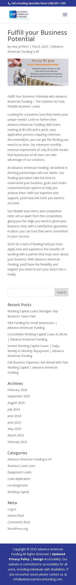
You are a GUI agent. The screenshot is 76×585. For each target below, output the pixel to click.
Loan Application (19, 479)
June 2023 (14, 422)
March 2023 (16, 435)
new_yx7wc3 (20, 46)
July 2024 (14, 409)
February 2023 (17, 442)
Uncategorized (17, 485)
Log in (12, 509)
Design (38, 559)
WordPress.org (18, 529)
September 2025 (19, 396)
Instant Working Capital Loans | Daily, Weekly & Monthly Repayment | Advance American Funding (36, 351)
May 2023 (14, 429)
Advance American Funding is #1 (30, 459)
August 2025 (16, 403)
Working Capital (18, 492)
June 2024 (14, 416)
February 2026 (17, 390)
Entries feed (16, 515)
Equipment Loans (19, 472)
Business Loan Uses (21, 466)
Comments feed (19, 522)
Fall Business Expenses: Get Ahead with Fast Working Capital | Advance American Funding (38, 367)
